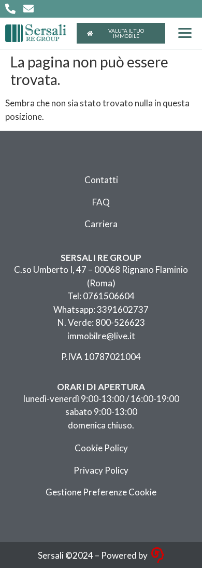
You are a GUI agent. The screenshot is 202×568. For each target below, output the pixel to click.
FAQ (101, 202)
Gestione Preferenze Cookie (101, 492)
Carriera (101, 223)
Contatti (101, 179)
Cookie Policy (101, 447)
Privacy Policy (101, 470)
